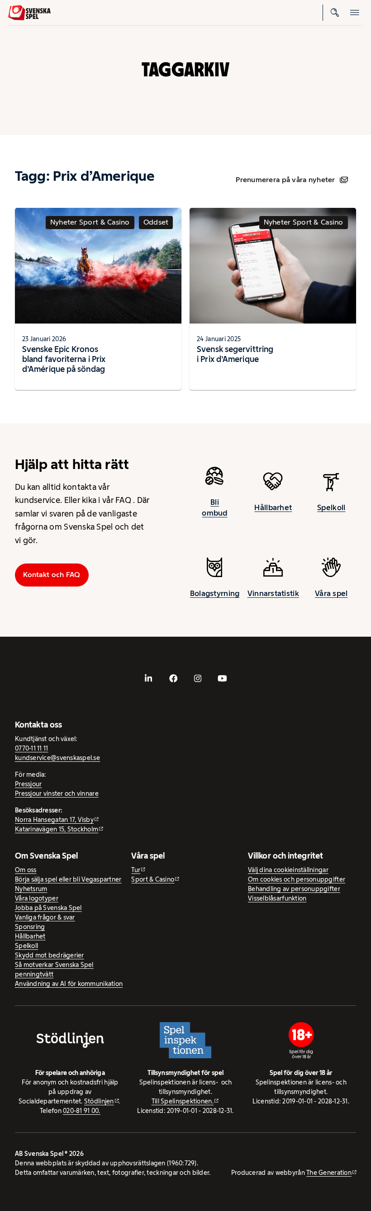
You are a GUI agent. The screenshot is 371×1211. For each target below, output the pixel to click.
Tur (135, 870)
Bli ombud (214, 507)
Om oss (26, 870)
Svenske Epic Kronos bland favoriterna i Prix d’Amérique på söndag (63, 359)
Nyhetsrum (31, 889)
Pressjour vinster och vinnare (57, 793)
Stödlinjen (99, 1101)
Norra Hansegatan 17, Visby (54, 820)
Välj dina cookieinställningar (288, 870)
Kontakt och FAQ (51, 574)
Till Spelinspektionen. (183, 1101)
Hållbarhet (273, 507)
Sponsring (30, 927)
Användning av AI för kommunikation (69, 984)
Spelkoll (331, 507)
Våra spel (331, 593)
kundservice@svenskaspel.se (57, 758)
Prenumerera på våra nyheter (285, 179)
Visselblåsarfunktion (277, 898)
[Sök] (335, 13)
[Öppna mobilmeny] (355, 13)
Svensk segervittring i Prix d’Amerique (235, 354)
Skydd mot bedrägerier (49, 955)
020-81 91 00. (81, 1111)
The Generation (329, 1173)
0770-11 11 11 (31, 748)
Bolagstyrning (215, 593)
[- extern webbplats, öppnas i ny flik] (148, 678)
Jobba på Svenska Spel (48, 908)
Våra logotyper (36, 898)
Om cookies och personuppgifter (296, 879)
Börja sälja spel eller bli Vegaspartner (68, 879)
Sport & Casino (152, 879)
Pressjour (28, 784)
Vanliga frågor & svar (45, 917)
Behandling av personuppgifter (294, 889)
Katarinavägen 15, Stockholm (56, 829)
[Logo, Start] (29, 12)
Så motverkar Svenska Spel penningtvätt (54, 969)
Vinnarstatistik (273, 593)
